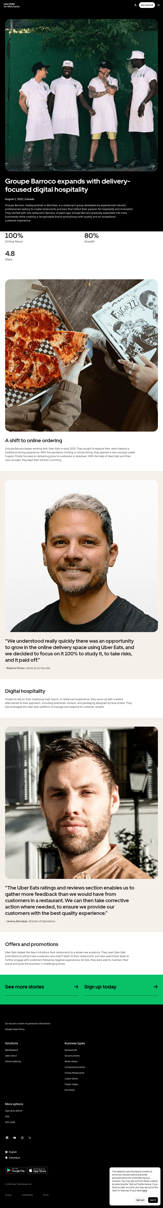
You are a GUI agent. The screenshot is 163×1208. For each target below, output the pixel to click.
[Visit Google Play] (16, 1170)
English (13, 1152)
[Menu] (158, 5)
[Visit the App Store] (37, 1170)
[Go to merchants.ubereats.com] (11, 5)
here (144, 1190)
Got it (153, 1200)
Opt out (140, 1200)
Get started (147, 5)
